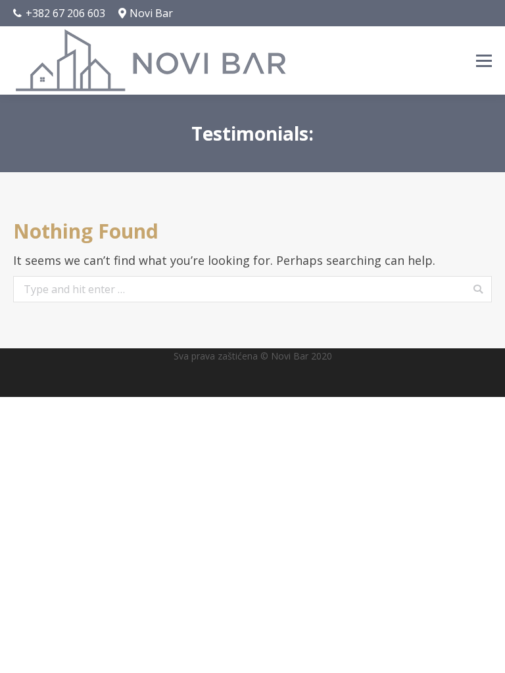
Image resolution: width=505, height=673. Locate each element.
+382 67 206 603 (65, 13)
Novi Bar (151, 13)
